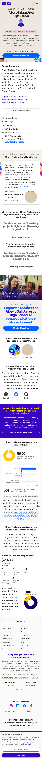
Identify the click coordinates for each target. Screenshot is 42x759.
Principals (10, 722)
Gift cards (5, 635)
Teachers (28, 720)
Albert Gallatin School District (21, 9)
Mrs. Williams (10, 192)
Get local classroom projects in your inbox (21, 711)
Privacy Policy (27, 744)
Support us (6, 642)
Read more (24, 187)
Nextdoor (36, 398)
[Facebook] (24, 706)
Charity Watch (7, 677)
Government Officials (21, 725)
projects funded (30, 683)
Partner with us (7, 638)
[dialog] (21, 745)
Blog (22, 642)
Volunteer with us (8, 645)
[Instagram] (11, 706)
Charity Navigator (21, 677)
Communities (25, 638)
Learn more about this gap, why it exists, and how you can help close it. (21, 515)
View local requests (14, 142)
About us (24, 628)
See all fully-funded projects (21, 266)
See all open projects (21, 237)
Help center (21, 621)
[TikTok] (31, 706)
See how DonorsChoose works (21, 432)
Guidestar (35, 677)
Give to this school (21, 55)
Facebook (15, 398)
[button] (6, 395)
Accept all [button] (21, 755)
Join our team (25, 635)
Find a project (7, 628)
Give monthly (6, 632)
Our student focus (27, 632)
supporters (11, 683)
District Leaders (24, 722)
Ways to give (6, 649)
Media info (24, 645)
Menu (36, 3)
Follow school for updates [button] (22, 110)
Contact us (24, 649)
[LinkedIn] (18, 706)
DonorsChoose (6, 3)
